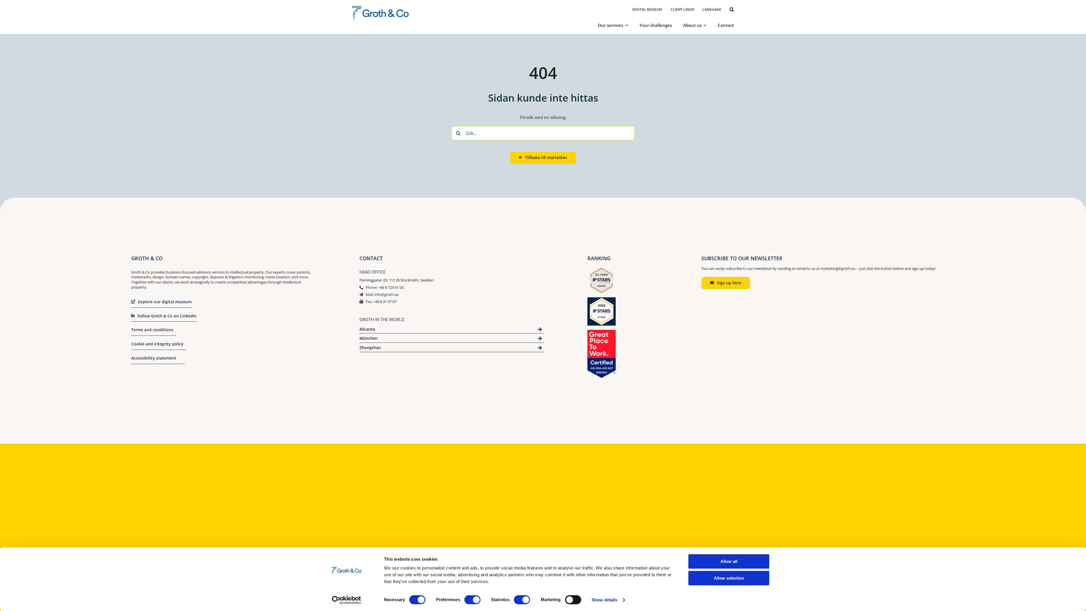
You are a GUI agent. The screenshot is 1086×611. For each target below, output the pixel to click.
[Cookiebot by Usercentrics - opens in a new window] (346, 600)
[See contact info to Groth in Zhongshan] (451, 348)
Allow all (728, 561)
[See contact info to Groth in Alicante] (451, 330)
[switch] (472, 599)
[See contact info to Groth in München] (451, 339)
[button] (732, 10)
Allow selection (729, 578)
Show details (604, 599)
